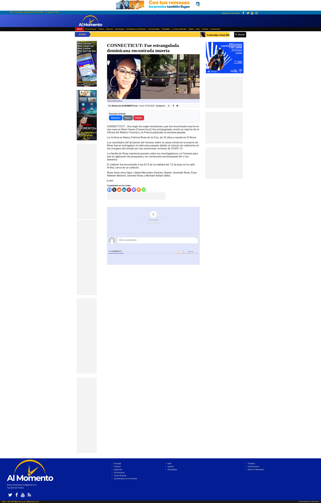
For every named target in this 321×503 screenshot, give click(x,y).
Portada (117, 463)
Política (101, 29)
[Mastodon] (134, 189)
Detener (138, 118)
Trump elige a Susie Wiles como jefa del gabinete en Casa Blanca (192, 35)
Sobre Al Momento (256, 469)
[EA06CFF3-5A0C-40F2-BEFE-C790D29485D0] (87, 115)
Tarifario (205, 29)
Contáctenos (215, 29)
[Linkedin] (124, 189)
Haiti (169, 463)
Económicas (119, 29)
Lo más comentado (179, 29)
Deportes (109, 29)
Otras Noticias (90, 29)
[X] (114, 189)
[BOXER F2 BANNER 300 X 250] (225, 57)
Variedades (166, 29)
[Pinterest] (129, 189)
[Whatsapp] (143, 189)
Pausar (128, 118)
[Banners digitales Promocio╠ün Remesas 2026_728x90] (160, 4)
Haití (198, 29)
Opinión (191, 29)
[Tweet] (176, 105)
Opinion (170, 466)
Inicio (79, 29)
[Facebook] (109, 189)
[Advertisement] (87, 181)
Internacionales (154, 29)
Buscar (241, 34)
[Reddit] (119, 189)
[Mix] (139, 189)
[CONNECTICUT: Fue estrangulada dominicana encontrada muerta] (153, 76)
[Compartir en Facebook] (172, 105)
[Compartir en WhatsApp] (168, 105)
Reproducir (115, 118)
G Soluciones (314, 501)
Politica (117, 466)
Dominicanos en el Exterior (136, 29)
